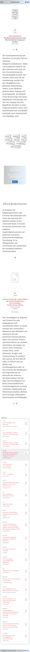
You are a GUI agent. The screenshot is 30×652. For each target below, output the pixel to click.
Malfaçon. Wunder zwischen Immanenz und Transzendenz (10, 444)
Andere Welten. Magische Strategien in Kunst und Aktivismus (10, 539)
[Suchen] (2, 2)
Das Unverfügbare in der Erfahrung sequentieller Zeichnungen (9, 600)
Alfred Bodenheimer (15, 36)
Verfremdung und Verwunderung (7, 465)
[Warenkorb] (28, 2)
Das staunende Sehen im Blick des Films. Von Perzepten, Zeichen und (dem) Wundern (11, 625)
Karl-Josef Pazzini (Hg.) (10, 299)
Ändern (15, 182)
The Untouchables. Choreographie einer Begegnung (8, 561)
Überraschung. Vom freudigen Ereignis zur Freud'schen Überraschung (11, 484)
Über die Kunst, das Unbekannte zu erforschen (11, 580)
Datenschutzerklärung (23, 650)
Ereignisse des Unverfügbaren (11, 570)
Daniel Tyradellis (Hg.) (17, 301)
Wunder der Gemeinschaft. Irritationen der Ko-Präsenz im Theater (11, 514)
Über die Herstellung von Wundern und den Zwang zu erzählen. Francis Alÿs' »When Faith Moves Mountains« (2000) (11, 526)
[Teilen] (16, 49)
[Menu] (1, 2)
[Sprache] (27, 2)
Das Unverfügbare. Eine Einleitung (9, 424)
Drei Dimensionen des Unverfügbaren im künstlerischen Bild (9, 637)
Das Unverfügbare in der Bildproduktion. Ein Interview (10, 590)
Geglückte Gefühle (8, 504)
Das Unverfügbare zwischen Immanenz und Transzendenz (10, 434)
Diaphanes (15, 2)
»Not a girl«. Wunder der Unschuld (9, 550)
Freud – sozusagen (8, 474)
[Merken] (13, 49)
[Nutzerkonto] (25, 2)
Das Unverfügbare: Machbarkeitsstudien (8, 495)
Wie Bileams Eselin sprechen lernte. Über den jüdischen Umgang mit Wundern (10, 454)
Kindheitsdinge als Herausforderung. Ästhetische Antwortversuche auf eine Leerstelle (11, 613)
